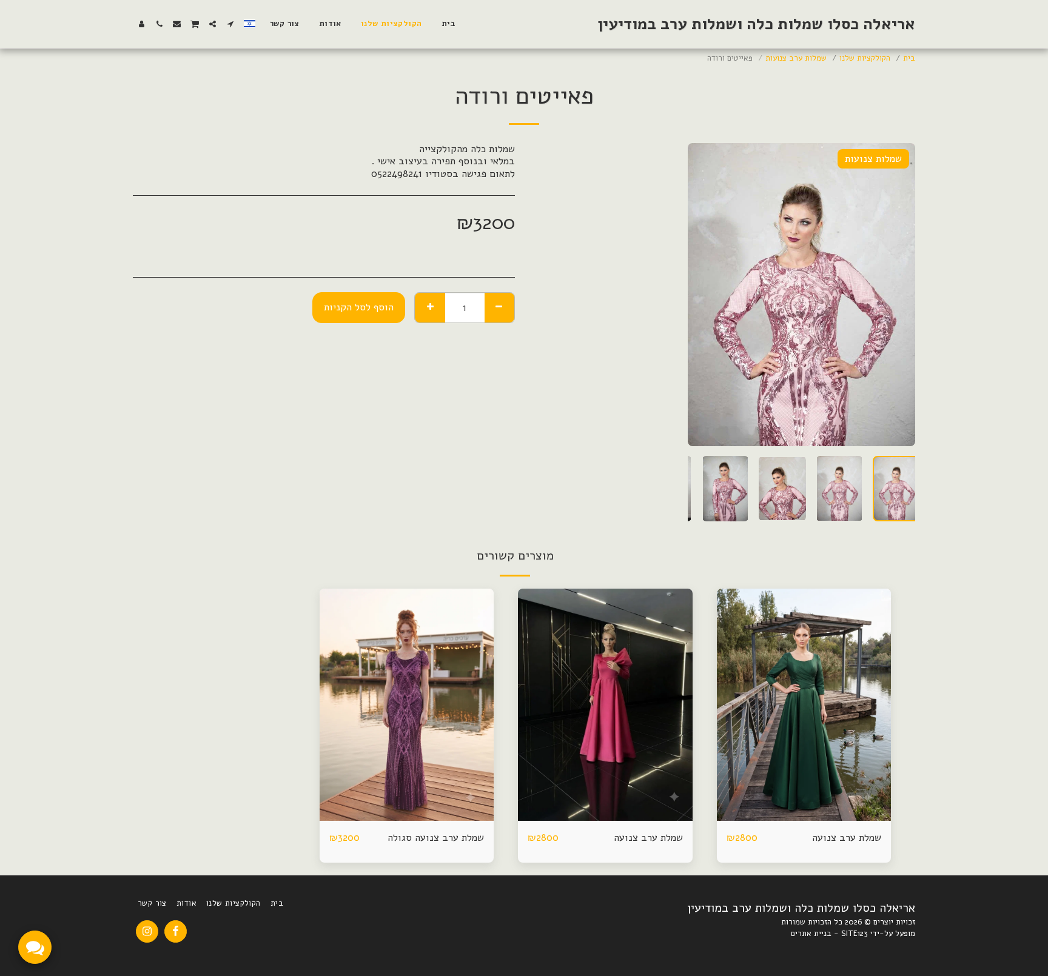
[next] (707, 294)
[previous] (895, 294)
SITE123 (854, 933)
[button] (230, 24)
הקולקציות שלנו (864, 58)
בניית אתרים (811, 933)
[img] (804, 705)
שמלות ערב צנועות (796, 58)
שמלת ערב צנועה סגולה (436, 837)
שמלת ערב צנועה (846, 837)
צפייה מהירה (803, 815)
